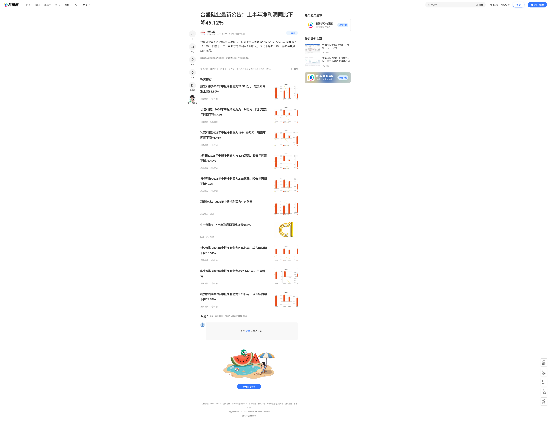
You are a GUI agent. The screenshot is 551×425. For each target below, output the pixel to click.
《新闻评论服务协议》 (239, 316)
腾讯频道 (288, 403)
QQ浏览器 (279, 403)
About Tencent (215, 403)
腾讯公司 (245, 416)
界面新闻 (204, 99)
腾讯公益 (270, 403)
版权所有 (252, 416)
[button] (342, 25)
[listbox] (249, 193)
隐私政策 (235, 403)
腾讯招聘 (261, 403)
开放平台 (243, 403)
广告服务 (252, 403)
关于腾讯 (204, 403)
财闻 (202, 237)
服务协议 (226, 403)
